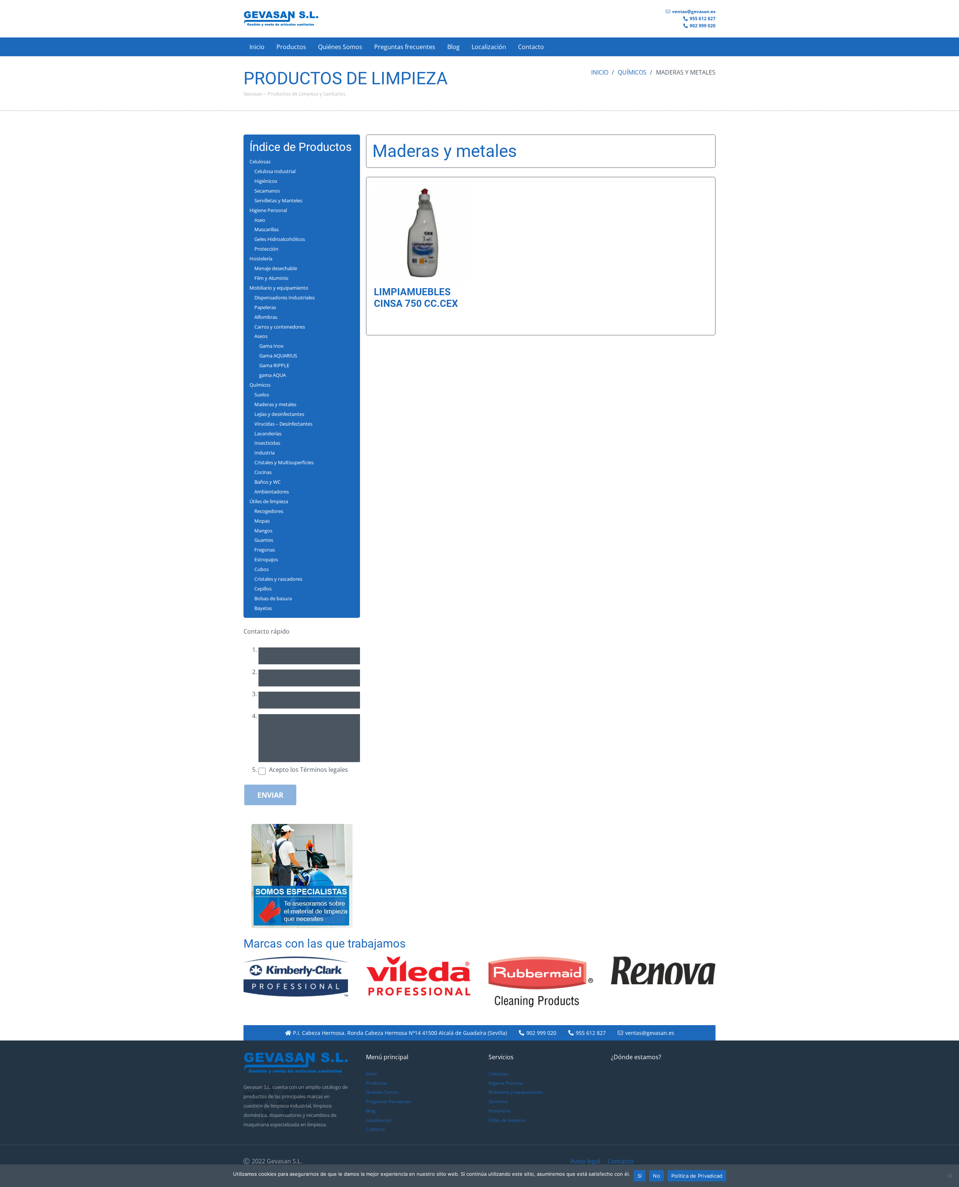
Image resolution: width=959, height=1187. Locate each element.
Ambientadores (271, 491)
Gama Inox (271, 345)
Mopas (262, 520)
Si (640, 1176)
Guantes (263, 540)
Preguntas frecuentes (388, 1101)
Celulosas (259, 161)
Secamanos (267, 190)
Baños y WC (267, 481)
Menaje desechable (275, 268)
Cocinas (263, 472)
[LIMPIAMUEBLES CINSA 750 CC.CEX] (422, 189)
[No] (949, 1176)
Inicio (599, 72)
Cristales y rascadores (278, 579)
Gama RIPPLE (274, 365)
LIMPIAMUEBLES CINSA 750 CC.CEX (416, 297)
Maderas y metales (275, 404)
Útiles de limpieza (268, 501)
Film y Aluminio (271, 278)
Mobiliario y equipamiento (278, 287)
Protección (266, 248)
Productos (376, 1083)
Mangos (263, 530)
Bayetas (263, 608)
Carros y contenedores (279, 326)
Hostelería (260, 258)
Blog (370, 1111)
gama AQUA (272, 375)
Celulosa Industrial (275, 171)
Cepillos (263, 588)
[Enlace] (280, 18)
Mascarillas (266, 229)
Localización (378, 1120)
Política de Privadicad (697, 1176)
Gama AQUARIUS (278, 355)
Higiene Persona (505, 1083)
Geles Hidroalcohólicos (279, 239)
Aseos (260, 336)
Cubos (261, 569)
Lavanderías (267, 433)
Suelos (261, 394)
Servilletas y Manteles (278, 200)
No (656, 1176)
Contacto (375, 1129)
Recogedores (268, 511)
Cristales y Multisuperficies (284, 462)
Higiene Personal (268, 210)
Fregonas (264, 549)
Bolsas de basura (273, 598)
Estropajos (266, 559)
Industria (264, 452)
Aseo (259, 220)
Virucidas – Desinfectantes (283, 423)
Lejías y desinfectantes (279, 414)
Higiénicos (265, 181)
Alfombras (265, 317)
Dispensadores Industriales (284, 297)
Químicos (632, 72)
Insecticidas (267, 443)
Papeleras (265, 307)
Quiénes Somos (382, 1092)
